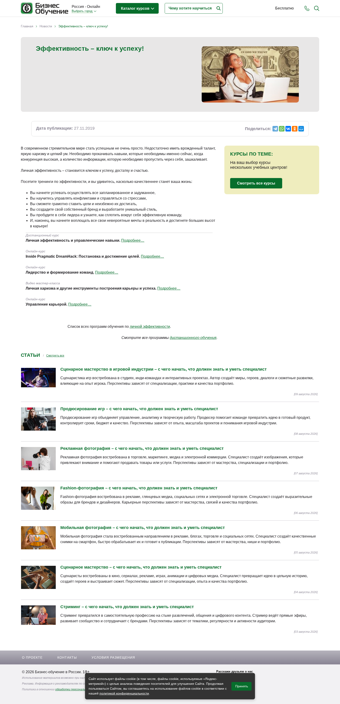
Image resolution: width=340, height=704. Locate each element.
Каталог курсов (135, 8)
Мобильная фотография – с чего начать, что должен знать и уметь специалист (142, 527)
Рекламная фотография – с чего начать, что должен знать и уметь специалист (142, 448)
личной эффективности (150, 327)
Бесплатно (284, 8)
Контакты (67, 657)
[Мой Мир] (301, 128)
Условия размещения (113, 657)
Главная (27, 26)
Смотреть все (55, 355)
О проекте (32, 657)
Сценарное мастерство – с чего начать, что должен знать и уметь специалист (141, 567)
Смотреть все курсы (256, 183)
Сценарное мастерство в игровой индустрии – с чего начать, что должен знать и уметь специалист (163, 369)
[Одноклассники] (294, 128)
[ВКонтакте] (288, 128)
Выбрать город (82, 11)
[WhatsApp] (281, 128)
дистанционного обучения (193, 338)
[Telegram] (275, 128)
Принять (241, 686)
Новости (46, 26)
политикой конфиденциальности (124, 693)
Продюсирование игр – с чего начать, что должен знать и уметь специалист (139, 409)
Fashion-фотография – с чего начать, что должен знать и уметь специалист (138, 488)
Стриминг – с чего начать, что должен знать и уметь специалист (127, 606)
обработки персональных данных (78, 689)
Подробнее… (132, 240)
